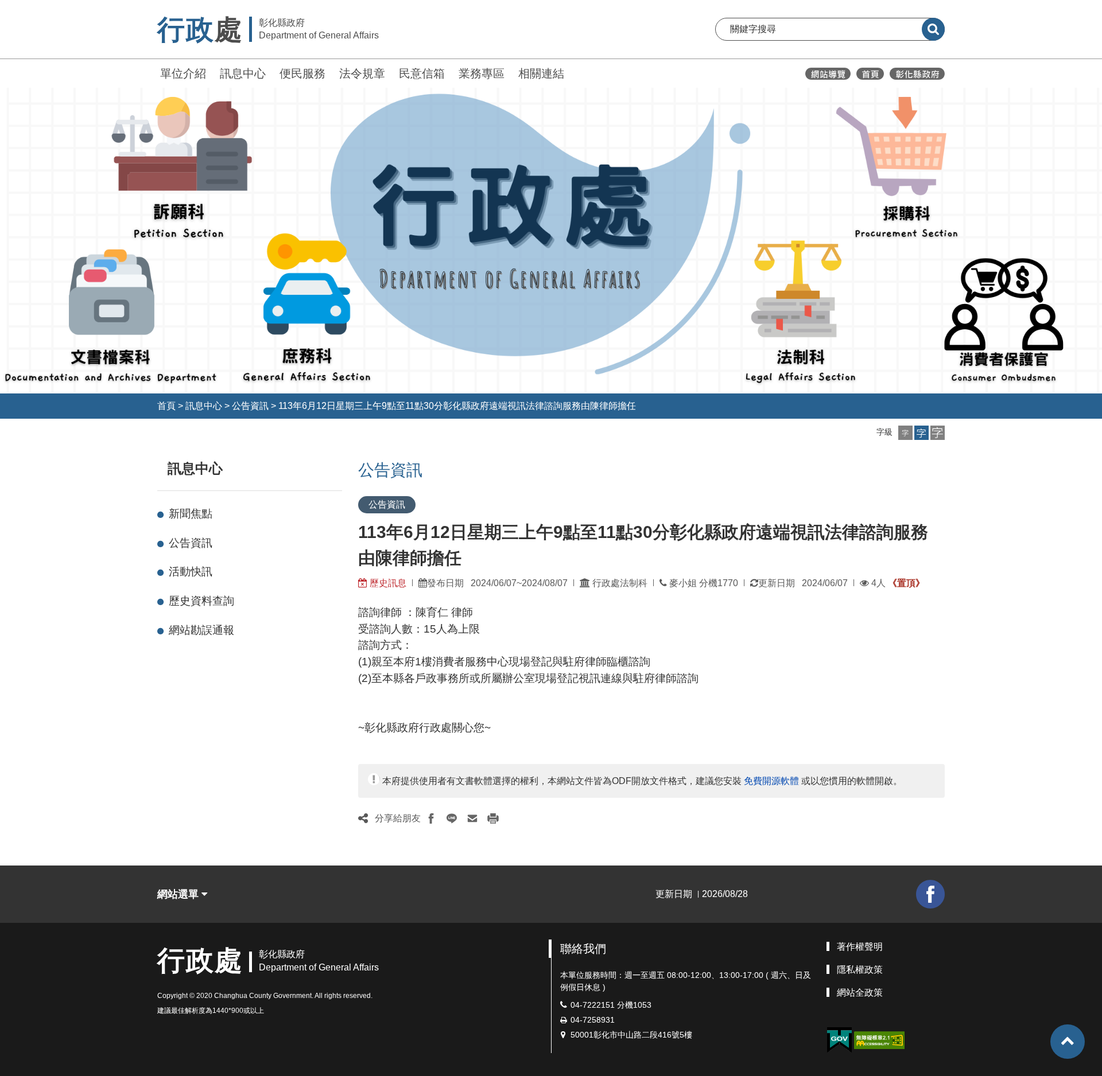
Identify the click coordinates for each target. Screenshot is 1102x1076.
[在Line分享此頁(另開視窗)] (451, 818)
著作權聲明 (860, 947)
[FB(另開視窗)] (930, 894)
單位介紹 (183, 73)
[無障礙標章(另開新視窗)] (879, 1039)
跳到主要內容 (39, 8)
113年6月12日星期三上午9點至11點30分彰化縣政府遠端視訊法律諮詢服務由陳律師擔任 (457, 406)
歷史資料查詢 (201, 601)
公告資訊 (250, 406)
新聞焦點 (190, 514)
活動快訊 (190, 572)
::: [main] (351, 466)
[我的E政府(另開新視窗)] (839, 1040)
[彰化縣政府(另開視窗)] (917, 74)
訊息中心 (243, 73)
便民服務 (302, 73)
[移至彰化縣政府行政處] (870, 74)
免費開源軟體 (771, 781)
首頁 (166, 406)
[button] (905, 433)
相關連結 (541, 73)
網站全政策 (860, 992)
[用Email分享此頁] (472, 818)
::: (152, 72)
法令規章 (362, 73)
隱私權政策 (860, 969)
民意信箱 (422, 73)
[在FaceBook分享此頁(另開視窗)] (431, 818)
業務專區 (482, 73)
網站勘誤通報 (201, 630)
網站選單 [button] (179, 894)
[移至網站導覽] (828, 74)
